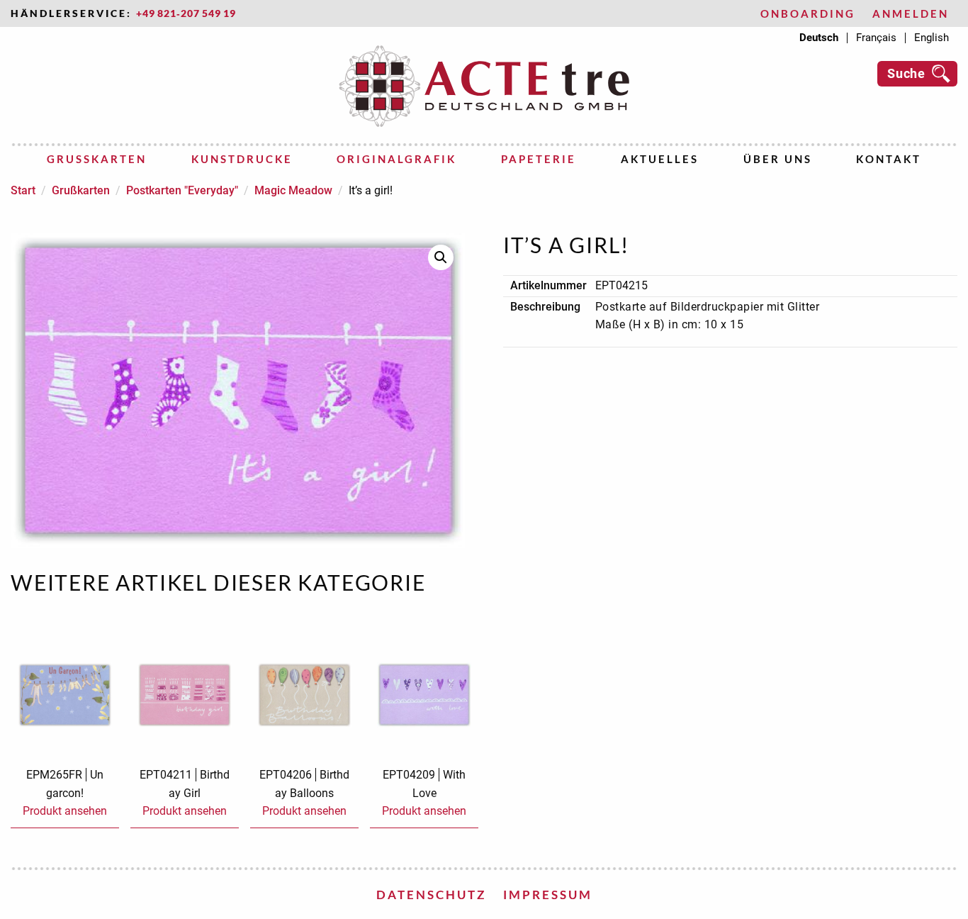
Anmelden (910, 14)
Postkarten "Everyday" (182, 190)
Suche (906, 73)
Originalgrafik (396, 158)
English (931, 38)
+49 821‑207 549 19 (186, 13)
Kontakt (888, 158)
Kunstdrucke (242, 158)
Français (876, 38)
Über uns (777, 158)
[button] (441, 257)
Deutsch (818, 38)
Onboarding (807, 14)
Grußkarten (97, 158)
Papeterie (538, 158)
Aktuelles (660, 158)
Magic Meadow (293, 190)
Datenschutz (431, 894)
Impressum (547, 894)
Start (23, 190)
